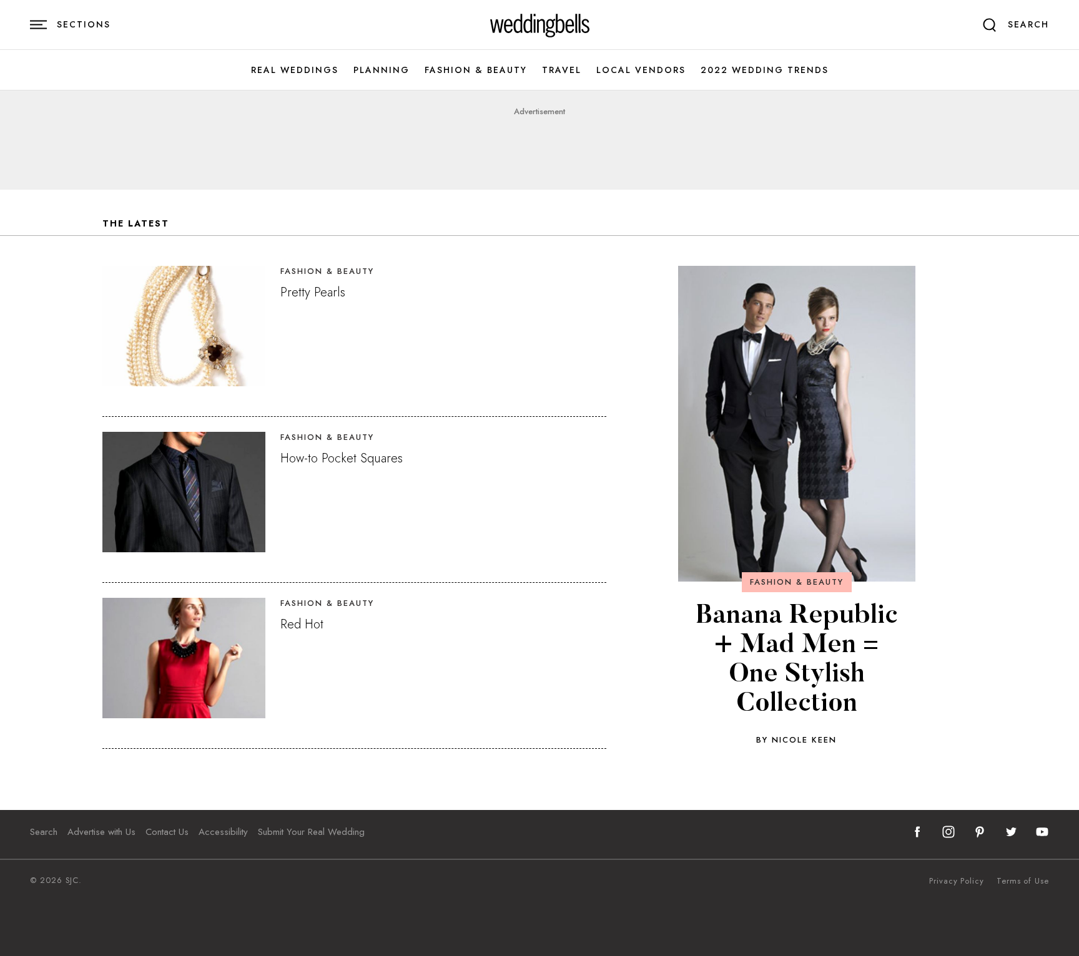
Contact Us (167, 832)
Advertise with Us (101, 832)
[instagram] (948, 832)
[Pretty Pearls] (183, 326)
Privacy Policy (956, 881)
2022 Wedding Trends (765, 70)
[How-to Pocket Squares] (183, 492)
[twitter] (1011, 832)
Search (43, 832)
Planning (381, 70)
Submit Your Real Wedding (311, 832)
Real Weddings (294, 70)
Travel (561, 70)
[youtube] (1042, 832)
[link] (539, 24)
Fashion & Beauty (476, 70)
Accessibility (223, 832)
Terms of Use (1023, 881)
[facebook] (917, 832)
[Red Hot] (183, 658)
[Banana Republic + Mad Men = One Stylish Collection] (796, 424)
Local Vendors (641, 70)
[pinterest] (980, 832)
